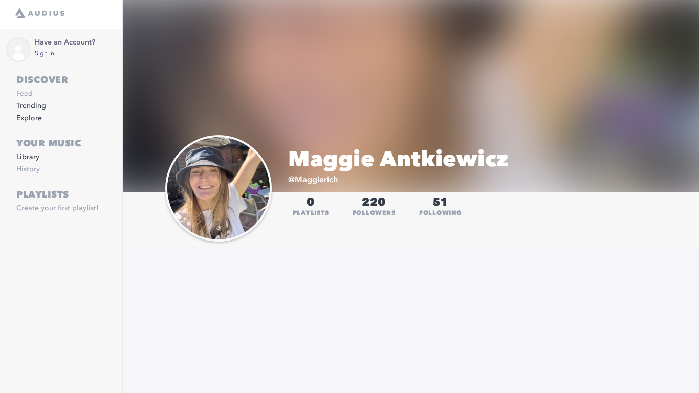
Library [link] (27, 157)
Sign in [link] (44, 54)
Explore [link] (29, 118)
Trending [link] (31, 106)
